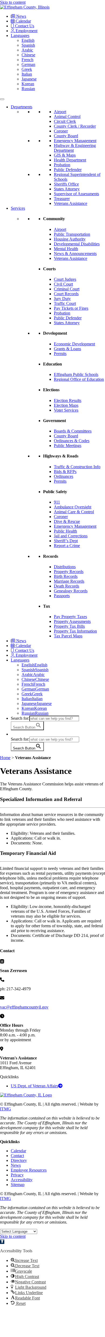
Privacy (17, 1175)
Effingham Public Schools (76, 374)
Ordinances (63, 476)
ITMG (5, 1109)
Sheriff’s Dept (66, 540)
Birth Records (66, 576)
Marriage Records (69, 581)
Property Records (68, 571)
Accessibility (22, 1179)
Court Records (66, 293)
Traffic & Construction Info (77, 466)
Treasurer (62, 198)
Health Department (70, 160)
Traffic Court (65, 303)
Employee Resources (29, 1170)
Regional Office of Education (79, 379)
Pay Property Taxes (70, 616)
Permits (60, 353)
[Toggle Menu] (2, 99)
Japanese (29, 79)
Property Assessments (72, 621)
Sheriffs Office (66, 184)
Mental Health (66, 248)
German (28, 64)
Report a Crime (67, 545)
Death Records (66, 586)
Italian (27, 74)
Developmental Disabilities (77, 244)
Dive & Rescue (67, 521)
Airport (60, 111)
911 (57, 502)
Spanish (28, 45)
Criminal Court (66, 289)
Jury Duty (62, 298)
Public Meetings (67, 445)
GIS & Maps (65, 155)
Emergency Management (75, 140)
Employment (26, 30)
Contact (17, 1155)
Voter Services (66, 410)
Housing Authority (70, 239)
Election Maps (66, 405)
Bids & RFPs (65, 471)
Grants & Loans (67, 348)
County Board (66, 136)
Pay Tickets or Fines (71, 308)
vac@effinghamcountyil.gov (24, 1007)
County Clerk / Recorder (75, 126)
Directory (19, 1160)
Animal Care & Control (74, 511)
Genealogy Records (71, 591)
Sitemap (17, 1184)
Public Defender (68, 169)
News (20, 16)
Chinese (28, 55)
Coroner (61, 131)
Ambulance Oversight (72, 507)
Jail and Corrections (71, 536)
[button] (13, 734)
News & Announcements (75, 253)
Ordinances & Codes (71, 440)
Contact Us (24, 26)
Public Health (65, 531)
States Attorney (67, 189)
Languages (20, 35)
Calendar (23, 21)
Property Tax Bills (69, 626)
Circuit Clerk (65, 121)
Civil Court (63, 284)
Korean (28, 84)
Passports (62, 595)
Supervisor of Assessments (76, 193)
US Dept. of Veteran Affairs (34, 1086)
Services (18, 208)
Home (5, 757)
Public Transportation (72, 234)
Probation (62, 164)
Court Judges (65, 279)
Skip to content (13, 2)
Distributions (65, 566)
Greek (27, 69)
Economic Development (74, 344)
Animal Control (67, 116)
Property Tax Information (75, 631)
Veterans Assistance (70, 203)
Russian (28, 88)
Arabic (27, 50)
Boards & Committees (73, 431)
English (28, 40)
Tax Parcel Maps (68, 636)
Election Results (67, 400)
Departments (21, 107)
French (27, 59)
